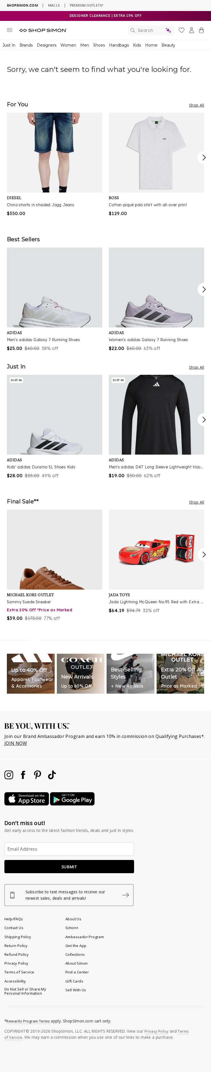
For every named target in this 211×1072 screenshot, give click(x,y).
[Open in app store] (27, 804)
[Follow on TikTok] (52, 778)
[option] (55, 165)
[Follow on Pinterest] (38, 778)
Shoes (99, 45)
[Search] (151, 30)
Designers (46, 45)
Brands (26, 45)
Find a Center (77, 972)
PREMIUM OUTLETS (86, 5)
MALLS (54, 5)
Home (151, 45)
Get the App (75, 945)
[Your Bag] (201, 31)
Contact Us (13, 927)
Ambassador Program (84, 936)
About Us (73, 918)
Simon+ (71, 927)
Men (84, 45)
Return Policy (15, 945)
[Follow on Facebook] (24, 778)
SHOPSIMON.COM (22, 5)
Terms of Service (19, 972)
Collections (75, 954)
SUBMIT (69, 866)
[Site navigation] (9, 31)
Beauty (168, 45)
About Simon (76, 963)
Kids (137, 45)
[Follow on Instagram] (9, 778)
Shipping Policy (17, 936)
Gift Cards (74, 981)
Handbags (119, 45)
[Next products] (204, 157)
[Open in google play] (72, 804)
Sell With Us (75, 989)
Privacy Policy (16, 963)
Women (68, 45)
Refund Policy (16, 954)
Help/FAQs (13, 918)
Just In (8, 45)
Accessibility (15, 981)
